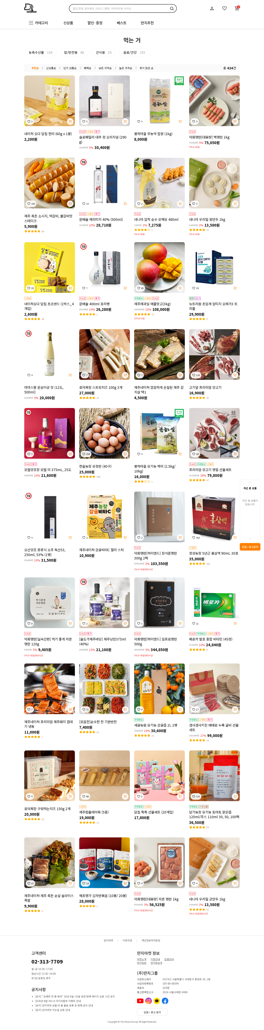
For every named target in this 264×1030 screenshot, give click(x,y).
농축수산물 (40, 52)
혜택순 (87, 68)
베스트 (121, 22)
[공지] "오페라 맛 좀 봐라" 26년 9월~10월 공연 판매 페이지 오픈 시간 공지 (75, 996)
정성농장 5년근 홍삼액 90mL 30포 (213, 553)
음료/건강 (134, 52)
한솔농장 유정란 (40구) (95, 466)
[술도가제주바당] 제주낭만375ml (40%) (102, 641)
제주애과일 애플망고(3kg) (152, 303)
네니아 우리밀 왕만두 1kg (207, 219)
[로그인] (212, 8)
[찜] (224, 8)
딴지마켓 (108, 940)
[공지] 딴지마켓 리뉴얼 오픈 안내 (52, 1010)
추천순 (35, 68)
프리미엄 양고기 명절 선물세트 (210, 469)
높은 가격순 (125, 68)
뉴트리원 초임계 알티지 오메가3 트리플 (213, 306)
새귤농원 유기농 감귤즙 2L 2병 (155, 725)
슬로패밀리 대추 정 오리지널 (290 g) (102, 139)
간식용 (104, 52)
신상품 (68, 22)
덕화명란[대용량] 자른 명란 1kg (156, 899)
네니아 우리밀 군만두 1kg (207, 899)
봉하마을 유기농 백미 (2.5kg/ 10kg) (154, 468)
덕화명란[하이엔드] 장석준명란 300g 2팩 (155, 555)
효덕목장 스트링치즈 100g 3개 (100, 387)
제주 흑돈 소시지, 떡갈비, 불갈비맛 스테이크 (48, 218)
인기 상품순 (70, 68)
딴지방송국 (156, 963)
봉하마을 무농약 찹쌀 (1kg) (153, 133)
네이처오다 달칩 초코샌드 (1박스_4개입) (49, 306)
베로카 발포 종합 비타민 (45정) (210, 639)
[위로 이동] (250, 482)
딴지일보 (141, 963)
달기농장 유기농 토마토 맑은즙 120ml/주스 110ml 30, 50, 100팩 (214, 814)
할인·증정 (94, 22)
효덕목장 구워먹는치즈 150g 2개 (47, 808)
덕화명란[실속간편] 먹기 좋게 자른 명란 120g (48, 641)
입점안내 (169, 959)
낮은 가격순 (105, 68)
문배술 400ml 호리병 (94, 303)
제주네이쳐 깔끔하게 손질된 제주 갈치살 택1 (159, 390)
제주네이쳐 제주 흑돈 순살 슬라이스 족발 (49, 898)
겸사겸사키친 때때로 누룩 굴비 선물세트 (213, 727)
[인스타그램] (148, 1001)
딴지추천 (147, 22)
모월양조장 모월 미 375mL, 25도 (47, 469)
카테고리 (41, 22)
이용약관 (127, 940)
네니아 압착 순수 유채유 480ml (156, 219)
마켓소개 (141, 959)
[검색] (171, 8)
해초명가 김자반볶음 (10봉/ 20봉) (103, 895)
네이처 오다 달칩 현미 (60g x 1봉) (48, 133)
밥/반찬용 (74, 52)
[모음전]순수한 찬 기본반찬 (98, 721)
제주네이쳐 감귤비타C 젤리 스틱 (101, 549)
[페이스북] (165, 1001)
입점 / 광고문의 (250, 547)
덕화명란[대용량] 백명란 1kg (209, 137)
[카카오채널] (157, 1001)
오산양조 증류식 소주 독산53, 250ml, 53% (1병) (44, 552)
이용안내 (155, 959)
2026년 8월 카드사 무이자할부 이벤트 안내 (58, 1001)
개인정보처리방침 (151, 940)
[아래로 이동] (250, 538)
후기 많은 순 (147, 68)
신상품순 (51, 68)
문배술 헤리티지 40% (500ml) (101, 219)
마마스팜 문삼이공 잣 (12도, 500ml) (43, 390)
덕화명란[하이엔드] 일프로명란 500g (155, 641)
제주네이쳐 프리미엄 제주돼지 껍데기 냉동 (48, 724)
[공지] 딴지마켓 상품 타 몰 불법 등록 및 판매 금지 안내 (64, 1005)
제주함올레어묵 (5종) (94, 812)
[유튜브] (140, 1001)
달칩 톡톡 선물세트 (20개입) (153, 812)
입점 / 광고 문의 (152, 1012)
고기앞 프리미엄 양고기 (205, 387)
